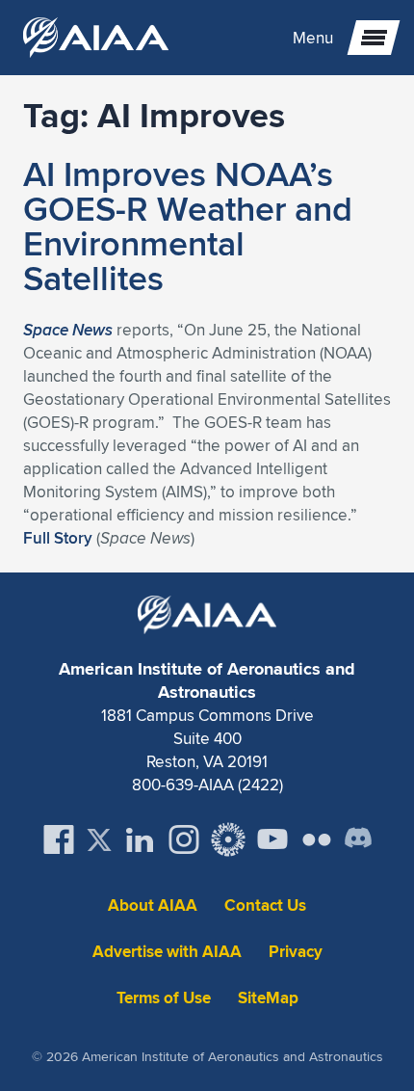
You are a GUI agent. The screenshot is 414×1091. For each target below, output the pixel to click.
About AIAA (152, 905)
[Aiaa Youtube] (272, 839)
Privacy (296, 952)
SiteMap (268, 998)
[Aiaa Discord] (358, 839)
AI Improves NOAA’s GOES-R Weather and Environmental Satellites (187, 225)
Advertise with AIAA (167, 952)
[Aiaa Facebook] (59, 839)
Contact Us (265, 905)
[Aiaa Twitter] (99, 840)
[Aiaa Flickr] (317, 839)
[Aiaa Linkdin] (139, 839)
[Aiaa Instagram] (184, 839)
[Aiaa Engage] (228, 839)
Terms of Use (163, 998)
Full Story (57, 537)
